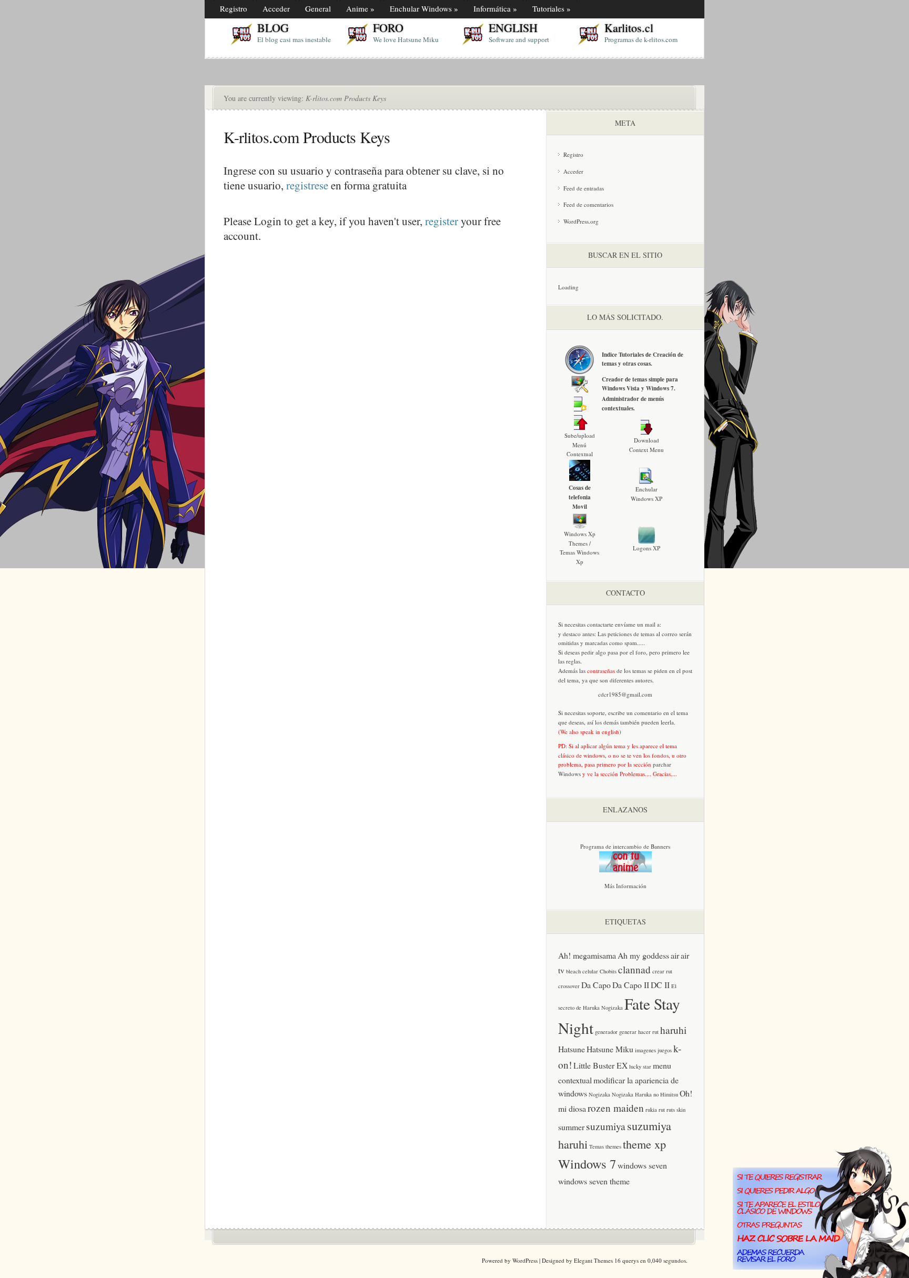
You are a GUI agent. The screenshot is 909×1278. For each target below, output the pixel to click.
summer (571, 1126)
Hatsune (571, 1048)
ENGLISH (513, 27)
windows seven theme (594, 1180)
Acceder (573, 171)
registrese (307, 185)
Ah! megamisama (587, 955)
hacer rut (648, 1031)
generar (628, 1031)
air (675, 955)
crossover (569, 986)
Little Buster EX (600, 1065)
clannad (634, 969)
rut (662, 1109)
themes (613, 1146)
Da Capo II (630, 984)
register (441, 221)
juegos (665, 1050)
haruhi (673, 1030)
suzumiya (605, 1126)
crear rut (662, 971)
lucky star (640, 1066)
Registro (573, 154)
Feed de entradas (583, 188)
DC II (660, 984)
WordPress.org (581, 221)
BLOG (273, 27)
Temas (596, 1146)
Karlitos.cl (628, 27)
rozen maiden (616, 1107)
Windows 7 (587, 1163)
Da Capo (596, 984)
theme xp (644, 1144)
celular (590, 971)
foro (640, 652)
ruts (670, 1109)
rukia (651, 1109)
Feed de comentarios (588, 204)
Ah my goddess (643, 955)
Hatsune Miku (610, 1048)
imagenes (645, 1050)
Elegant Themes (593, 1260)
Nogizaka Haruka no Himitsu (645, 1094)
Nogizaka (599, 1094)
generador (606, 1031)
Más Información (625, 886)
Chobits (608, 971)
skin (680, 1109)
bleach (573, 971)
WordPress (525, 1260)
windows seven (642, 1165)
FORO (388, 27)
